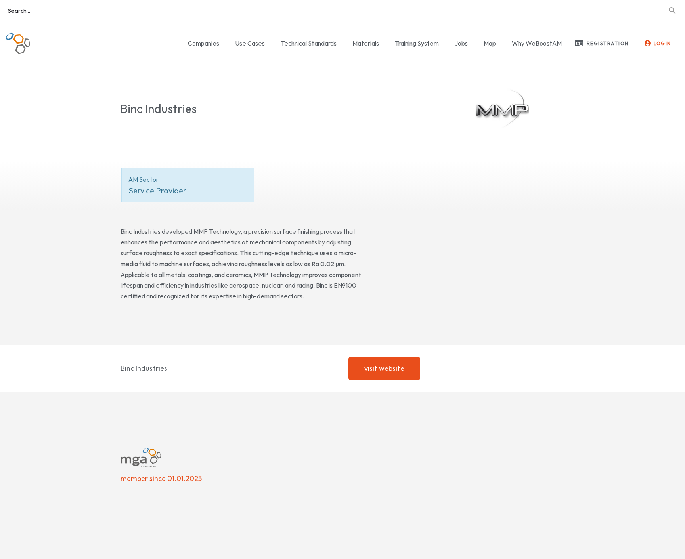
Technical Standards (309, 43)
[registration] (579, 43)
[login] (648, 43)
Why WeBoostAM (537, 43)
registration (608, 43)
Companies (203, 43)
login (662, 43)
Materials (365, 43)
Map (490, 43)
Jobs (461, 43)
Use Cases (250, 43)
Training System (417, 43)
